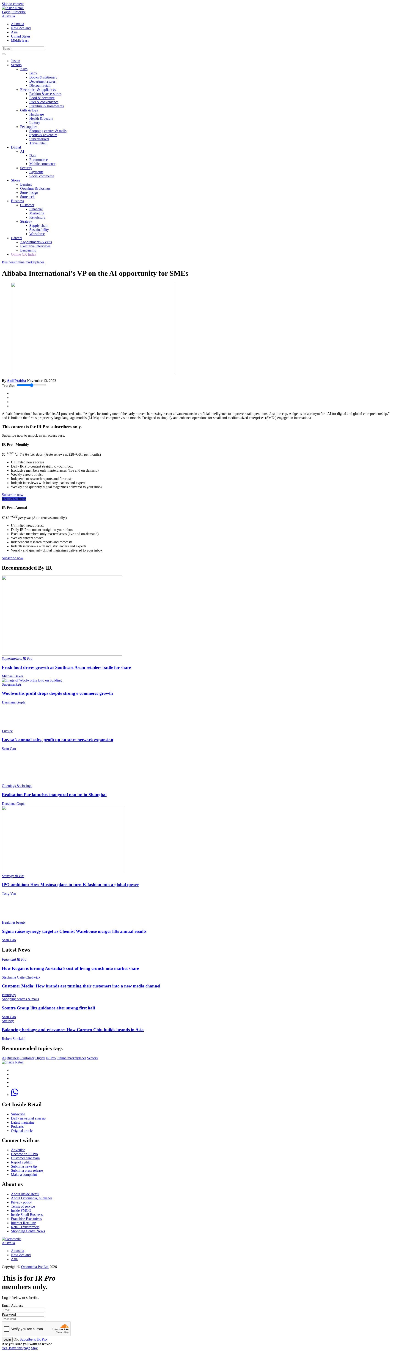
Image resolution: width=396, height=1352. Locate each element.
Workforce (37, 234)
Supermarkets (39, 139)
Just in (15, 61)
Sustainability (39, 230)
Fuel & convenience (43, 102)
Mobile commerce (42, 164)
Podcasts (17, 1126)
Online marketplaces (29, 262)
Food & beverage (42, 98)
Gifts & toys (29, 110)
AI (22, 151)
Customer (27, 205)
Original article (22, 1131)
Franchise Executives (26, 1219)
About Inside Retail (25, 1194)
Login (6, 12)
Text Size (8, 386)
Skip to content (13, 4)
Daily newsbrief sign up (28, 1118)
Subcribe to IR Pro (33, 1339)
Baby (33, 73)
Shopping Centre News (28, 1231)
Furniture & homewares (46, 106)
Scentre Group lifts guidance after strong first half (48, 1008)
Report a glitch (21, 1162)
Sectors (16, 65)
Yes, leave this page (16, 1348)
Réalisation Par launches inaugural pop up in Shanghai (54, 794)
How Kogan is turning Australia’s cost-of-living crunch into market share (70, 968)
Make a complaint (24, 1174)
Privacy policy (21, 1202)
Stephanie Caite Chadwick (21, 977)
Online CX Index (23, 254)
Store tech (27, 197)
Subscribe (18, 12)
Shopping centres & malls (47, 131)
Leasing (26, 184)
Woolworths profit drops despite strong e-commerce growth (57, 693)
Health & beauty (41, 118)
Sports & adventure (43, 135)
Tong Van (9, 893)
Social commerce (41, 176)
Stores (15, 180)
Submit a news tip (24, 1166)
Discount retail (39, 85)
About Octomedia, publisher (31, 1198)
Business (17, 201)
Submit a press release (27, 1170)
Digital (16, 147)
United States (20, 36)
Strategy (26, 221)
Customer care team (25, 1158)
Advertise (18, 1150)
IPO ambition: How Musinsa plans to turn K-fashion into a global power (70, 884)
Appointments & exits (36, 242)
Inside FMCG (21, 1210)
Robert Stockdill (13, 1039)
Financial (36, 209)
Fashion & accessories (45, 94)
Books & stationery (43, 77)
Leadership (28, 250)
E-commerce (38, 160)
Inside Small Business (27, 1215)
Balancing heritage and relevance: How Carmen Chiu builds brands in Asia (73, 1029)
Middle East (19, 40)
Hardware (36, 114)
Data (32, 155)
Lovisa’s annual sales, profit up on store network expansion (57, 739)
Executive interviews (35, 246)
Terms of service (23, 1206)
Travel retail (38, 143)
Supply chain (38, 225)
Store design (29, 193)
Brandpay (9, 995)
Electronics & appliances (38, 90)
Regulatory (37, 217)
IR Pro (27, 658)
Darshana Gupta (13, 702)
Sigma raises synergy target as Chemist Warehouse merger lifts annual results (74, 931)
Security (26, 168)
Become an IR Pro (24, 1154)
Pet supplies (28, 127)
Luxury (34, 122)
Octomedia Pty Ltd (35, 1267)
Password (9, 1314)
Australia (8, 16)
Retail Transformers (25, 1227)
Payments (36, 172)
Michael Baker (12, 676)
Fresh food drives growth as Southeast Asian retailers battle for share (66, 667)
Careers (16, 238)
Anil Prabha (16, 381)
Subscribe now (12, 495)
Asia (14, 32)
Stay (34, 1348)
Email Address (12, 1305)
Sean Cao (9, 749)
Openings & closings (35, 188)
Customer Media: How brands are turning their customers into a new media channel (81, 986)
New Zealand (21, 28)
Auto (24, 69)
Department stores (42, 81)
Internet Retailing (23, 1223)
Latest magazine (22, 1122)
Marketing (36, 213)
